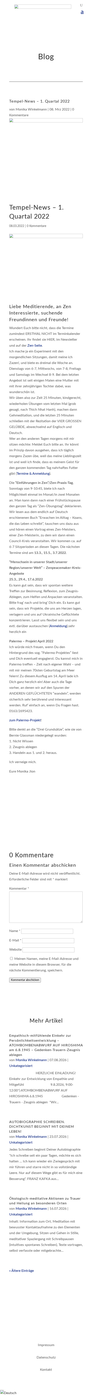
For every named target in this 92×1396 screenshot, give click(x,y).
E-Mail (15, 940)
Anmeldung (58, 626)
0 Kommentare (36, 226)
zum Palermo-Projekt (25, 720)
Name (14, 931)
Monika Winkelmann (31, 109)
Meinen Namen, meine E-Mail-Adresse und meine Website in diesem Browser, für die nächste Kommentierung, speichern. (44, 964)
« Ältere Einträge (21, 1270)
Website (15, 949)
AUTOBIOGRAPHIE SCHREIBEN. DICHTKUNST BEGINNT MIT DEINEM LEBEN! (41, 1126)
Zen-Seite (34, 345)
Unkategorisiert (21, 1066)
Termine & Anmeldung (33, 473)
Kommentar (19, 888)
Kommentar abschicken (25, 979)
